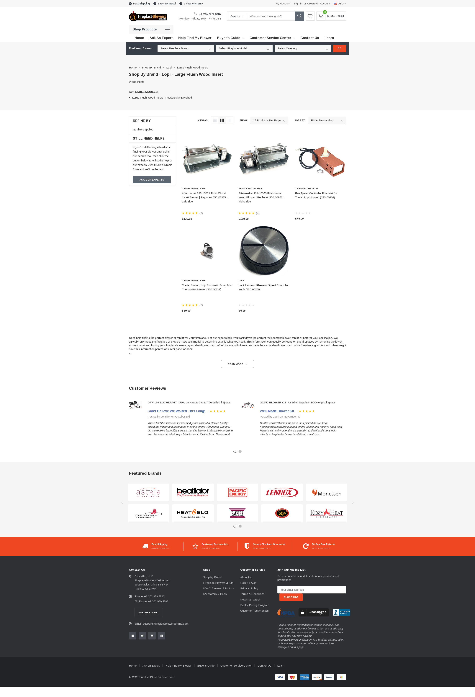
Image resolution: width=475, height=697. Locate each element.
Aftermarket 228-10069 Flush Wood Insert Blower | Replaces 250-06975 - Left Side (205, 197)
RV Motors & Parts (215, 593)
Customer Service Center (270, 38)
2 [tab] (240, 451)
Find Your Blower (140, 48)
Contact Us (264, 665)
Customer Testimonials (254, 610)
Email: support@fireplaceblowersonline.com (162, 623)
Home (133, 67)
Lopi (169, 67)
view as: (203, 120)
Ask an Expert (151, 665)
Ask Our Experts (152, 179)
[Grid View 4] (229, 120)
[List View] (214, 120)
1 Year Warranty (193, 3)
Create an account (318, 3)
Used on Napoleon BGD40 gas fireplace (311, 402)
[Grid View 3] (222, 120)
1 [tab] (234, 451)
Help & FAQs (248, 582)
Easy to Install (167, 3)
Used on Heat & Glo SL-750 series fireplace (204, 402)
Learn (280, 665)
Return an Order (250, 599)
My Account (283, 3)
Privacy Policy (249, 588)
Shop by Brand (151, 67)
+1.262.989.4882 (209, 14)
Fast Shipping (141, 3)
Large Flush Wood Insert (192, 67)
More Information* (160, 548)
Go (340, 48)
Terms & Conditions (252, 593)
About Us (246, 577)
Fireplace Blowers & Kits (218, 582)
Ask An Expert (148, 612)
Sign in (298, 3)
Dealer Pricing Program (254, 605)
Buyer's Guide (228, 38)
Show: (244, 120)
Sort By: (299, 120)
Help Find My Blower (178, 665)
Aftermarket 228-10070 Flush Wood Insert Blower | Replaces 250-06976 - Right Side (261, 197)
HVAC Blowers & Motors (218, 588)
